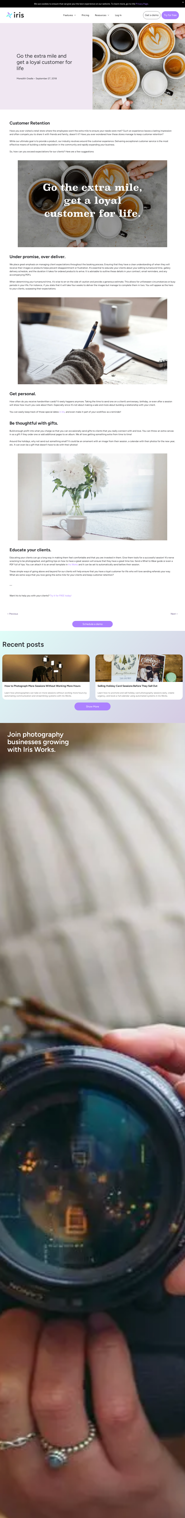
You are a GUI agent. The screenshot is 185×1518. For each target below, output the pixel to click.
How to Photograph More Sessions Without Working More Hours (42, 686)
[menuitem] (69, 15)
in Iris (62, 411)
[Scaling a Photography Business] (46, 668)
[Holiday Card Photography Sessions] (139, 668)
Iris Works (73, 564)
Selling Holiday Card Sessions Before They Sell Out (127, 686)
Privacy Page (142, 3)
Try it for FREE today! (61, 595)
